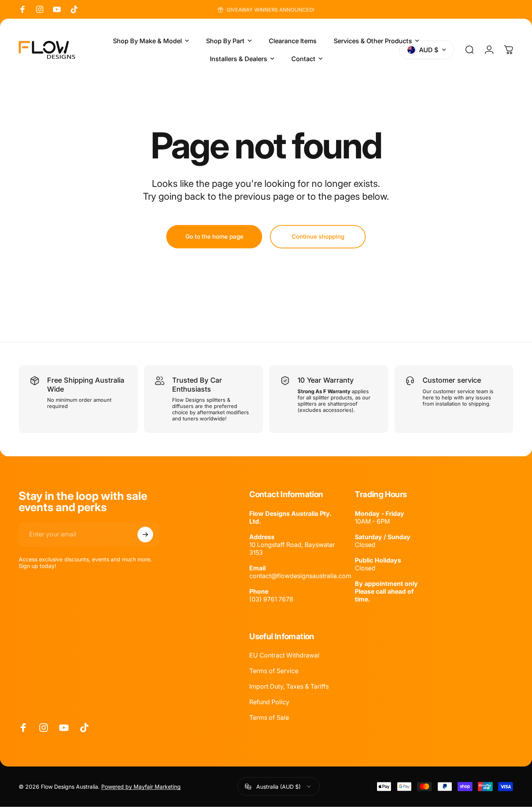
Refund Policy (269, 702)
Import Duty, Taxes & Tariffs (289, 686)
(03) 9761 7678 (271, 599)
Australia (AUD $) (278, 786)
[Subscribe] (145, 534)
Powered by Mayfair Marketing (141, 786)
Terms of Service (273, 671)
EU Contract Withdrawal (284, 655)
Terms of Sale (269, 717)
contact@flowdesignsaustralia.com (300, 576)
